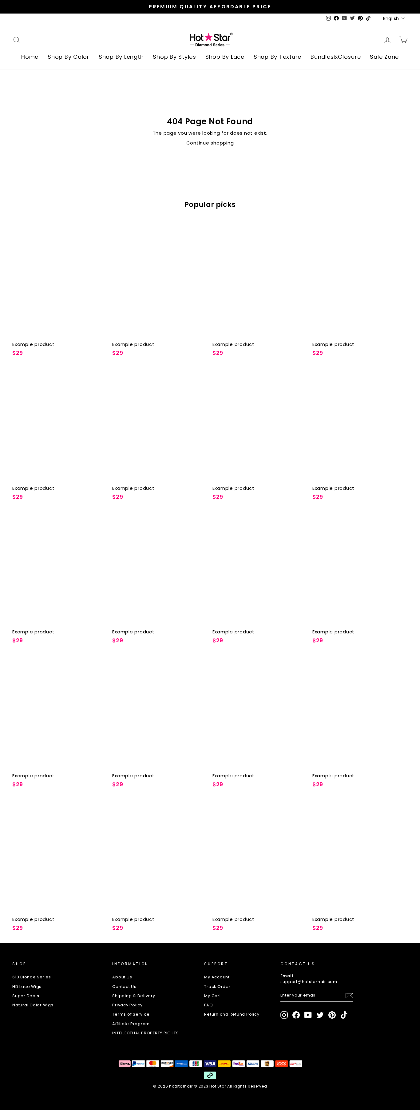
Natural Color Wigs (32, 1005)
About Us (122, 977)
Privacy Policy (127, 1005)
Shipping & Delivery (133, 995)
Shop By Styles (174, 57)
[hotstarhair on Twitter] (320, 1015)
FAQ (208, 1005)
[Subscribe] (349, 995)
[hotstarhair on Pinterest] (332, 1015)
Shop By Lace (224, 57)
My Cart (212, 995)
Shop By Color (68, 57)
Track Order (217, 986)
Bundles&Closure (336, 57)
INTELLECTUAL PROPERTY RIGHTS (145, 1033)
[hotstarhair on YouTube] (308, 1015)
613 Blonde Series (31, 977)
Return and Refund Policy (231, 1014)
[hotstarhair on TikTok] (344, 1015)
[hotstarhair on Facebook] (296, 1015)
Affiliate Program (131, 1023)
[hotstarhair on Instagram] (284, 1015)
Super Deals (25, 995)
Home (29, 57)
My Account (217, 977)
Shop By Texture (277, 57)
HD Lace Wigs (27, 986)
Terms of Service (130, 1014)
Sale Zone (384, 57)
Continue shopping (210, 143)
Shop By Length (121, 57)
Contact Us (124, 986)
